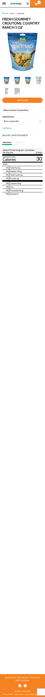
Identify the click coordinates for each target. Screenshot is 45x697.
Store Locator (23, 677)
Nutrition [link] (7, 142)
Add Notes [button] (7, 128)
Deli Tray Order (22, 680)
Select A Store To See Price (15, 110)
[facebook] (19, 686)
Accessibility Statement (33, 694)
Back (6, 13)
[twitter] (25, 686)
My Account (10, 677)
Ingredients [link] (19, 142)
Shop (12, 13)
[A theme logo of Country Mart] (16, 2)
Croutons (20, 13)
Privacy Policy (8, 694)
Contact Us (35, 677)
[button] (6, 80)
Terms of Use (19, 694)
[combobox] (22, 121)
